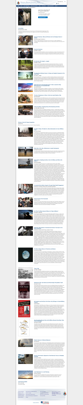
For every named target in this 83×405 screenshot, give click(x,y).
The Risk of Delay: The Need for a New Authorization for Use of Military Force (49, 129)
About (21, 5)
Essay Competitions (26, 5)
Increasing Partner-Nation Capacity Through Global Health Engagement (49, 185)
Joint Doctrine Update (22, 381)
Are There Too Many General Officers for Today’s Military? (46, 211)
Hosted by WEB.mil (36, 402)
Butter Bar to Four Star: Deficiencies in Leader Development (46, 148)
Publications (44, 5)
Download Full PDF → (43, 17)
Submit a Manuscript (50, 5)
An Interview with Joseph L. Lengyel (41, 61)
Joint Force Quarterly (34, 5)
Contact (56, 5)
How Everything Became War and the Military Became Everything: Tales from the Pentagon (49, 321)
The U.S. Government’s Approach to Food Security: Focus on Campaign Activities (49, 356)
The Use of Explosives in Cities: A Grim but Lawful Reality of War (47, 95)
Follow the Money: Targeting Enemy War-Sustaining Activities (47, 106)
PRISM (39, 5)
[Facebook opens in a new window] (56, 3)
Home (18, 5)
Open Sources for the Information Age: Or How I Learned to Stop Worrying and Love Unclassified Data (47, 85)
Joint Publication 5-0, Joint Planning (41, 372)
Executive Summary (38, 49)
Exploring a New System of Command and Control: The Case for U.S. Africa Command (48, 228)
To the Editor (20, 28)
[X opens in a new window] (58, 3)
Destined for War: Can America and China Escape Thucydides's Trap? (48, 282)
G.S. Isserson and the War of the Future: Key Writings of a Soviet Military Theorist (49, 302)
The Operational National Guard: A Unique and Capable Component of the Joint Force (49, 74)
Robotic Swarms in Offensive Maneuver (42, 340)
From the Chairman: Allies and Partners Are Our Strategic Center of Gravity (48, 37)
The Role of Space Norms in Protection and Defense (45, 249)
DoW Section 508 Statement (29, 395)
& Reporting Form (35, 395)
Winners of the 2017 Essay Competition (26, 122)
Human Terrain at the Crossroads (41, 198)
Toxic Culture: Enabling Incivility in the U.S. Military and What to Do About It (48, 160)
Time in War (36, 268)
